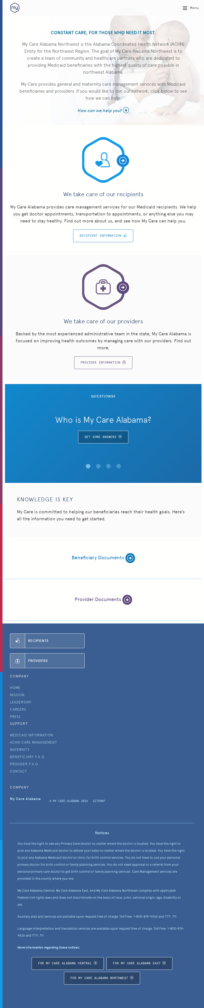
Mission (17, 695)
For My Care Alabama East (137, 963)
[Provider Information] (103, 287)
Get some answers (100, 437)
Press (15, 717)
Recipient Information (100, 235)
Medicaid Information (31, 735)
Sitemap (99, 801)
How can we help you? (100, 110)
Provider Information (100, 362)
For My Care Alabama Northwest (99, 978)
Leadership (20, 702)
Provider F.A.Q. (24, 764)
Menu (193, 8)
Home (15, 688)
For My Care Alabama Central (65, 963)
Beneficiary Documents (98, 558)
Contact (18, 771)
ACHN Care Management (33, 742)
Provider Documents (98, 599)
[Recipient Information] (103, 160)
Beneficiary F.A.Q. (27, 757)
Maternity (20, 750)
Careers (18, 709)
